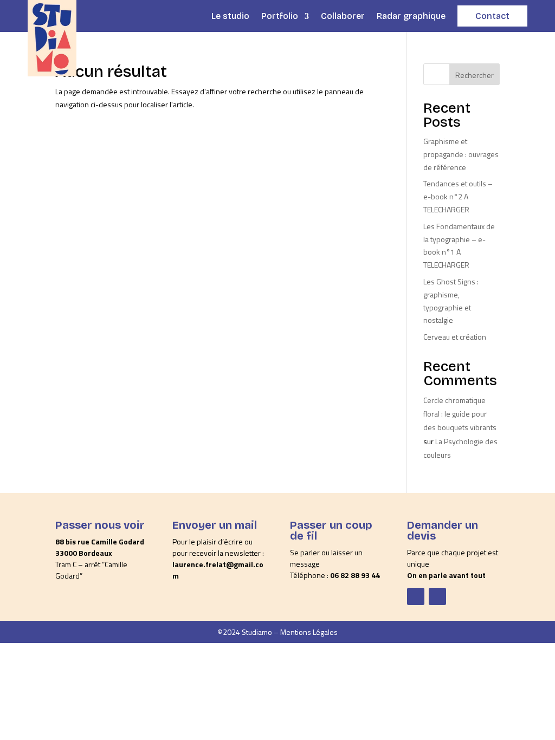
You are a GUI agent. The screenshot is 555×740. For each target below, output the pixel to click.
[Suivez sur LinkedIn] (437, 596)
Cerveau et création (454, 336)
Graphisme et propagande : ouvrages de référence (461, 154)
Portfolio (279, 16)
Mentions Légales (309, 632)
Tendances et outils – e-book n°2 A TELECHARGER (458, 196)
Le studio (230, 16)
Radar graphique (411, 16)
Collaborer (343, 16)
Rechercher (474, 75)
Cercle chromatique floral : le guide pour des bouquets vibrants (459, 413)
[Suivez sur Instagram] (415, 596)
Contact (492, 16)
